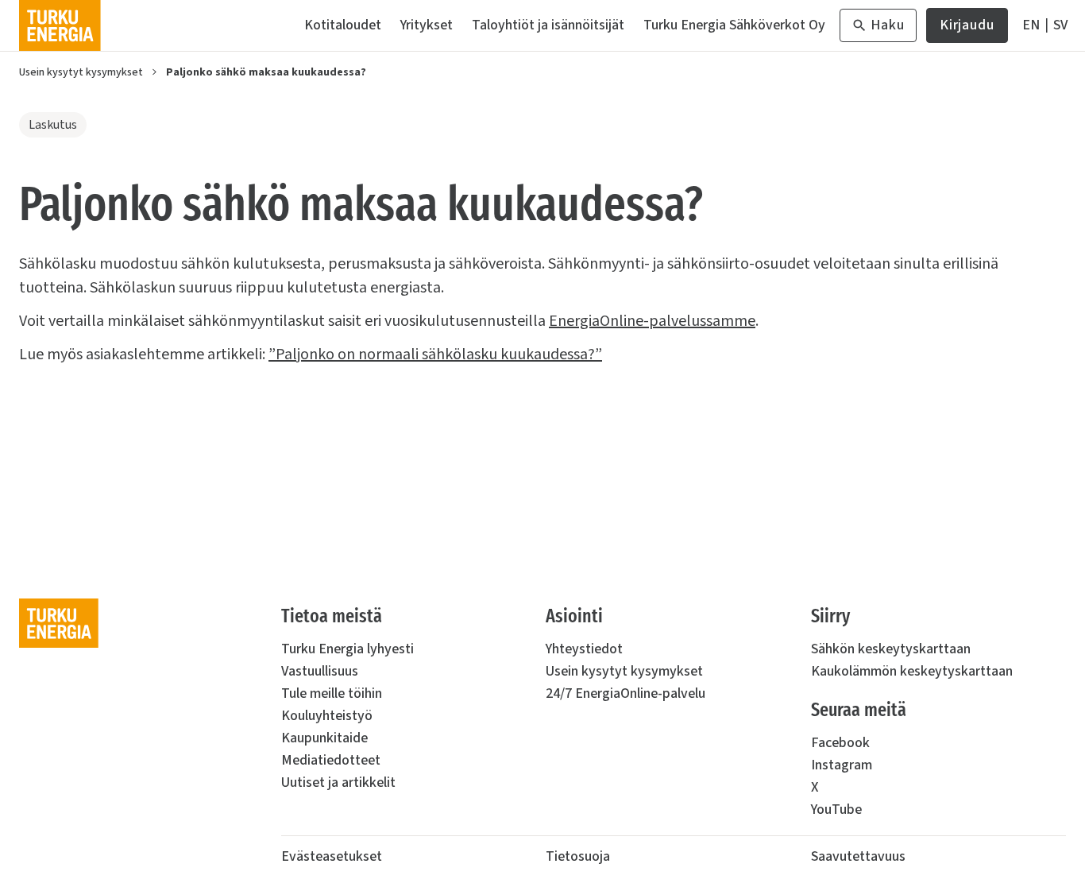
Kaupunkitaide (324, 738)
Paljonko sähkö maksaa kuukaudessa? (266, 72)
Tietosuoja (578, 856)
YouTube (836, 809)
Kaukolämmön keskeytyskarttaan (912, 671)
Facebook (840, 743)
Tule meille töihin (331, 693)
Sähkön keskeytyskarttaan (891, 649)
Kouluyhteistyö (327, 716)
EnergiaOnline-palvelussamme (652, 321)
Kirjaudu (967, 29)
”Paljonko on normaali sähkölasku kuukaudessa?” (435, 354)
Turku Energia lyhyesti (347, 649)
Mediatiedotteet (330, 760)
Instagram (841, 765)
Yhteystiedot (584, 649)
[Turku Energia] (60, 25)
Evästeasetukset (331, 856)
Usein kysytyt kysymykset (81, 72)
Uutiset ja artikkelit (338, 782)
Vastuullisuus (319, 671)
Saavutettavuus (858, 856)
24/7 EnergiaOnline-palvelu (625, 693)
